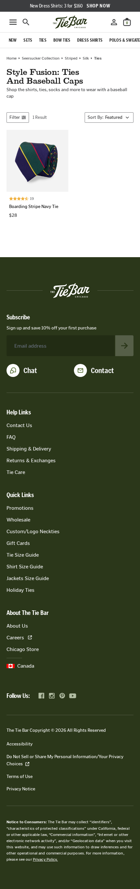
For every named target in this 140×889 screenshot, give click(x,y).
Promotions (20, 508)
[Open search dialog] (26, 22)
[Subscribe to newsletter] (124, 345)
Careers (15, 637)
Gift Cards (18, 543)
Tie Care (16, 472)
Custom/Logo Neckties (33, 531)
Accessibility (20, 744)
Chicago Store (23, 649)
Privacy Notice (21, 789)
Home (12, 58)
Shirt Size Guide (25, 566)
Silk (86, 58)
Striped (71, 58)
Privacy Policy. (45, 859)
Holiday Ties (21, 590)
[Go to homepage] (70, 22)
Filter (14, 117)
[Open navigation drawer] (13, 22)
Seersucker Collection (41, 58)
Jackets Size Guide (28, 578)
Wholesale (18, 520)
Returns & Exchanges (31, 460)
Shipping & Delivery (29, 449)
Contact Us (19, 425)
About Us (17, 626)
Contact (102, 370)
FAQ (11, 437)
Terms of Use (20, 776)
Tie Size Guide (23, 555)
